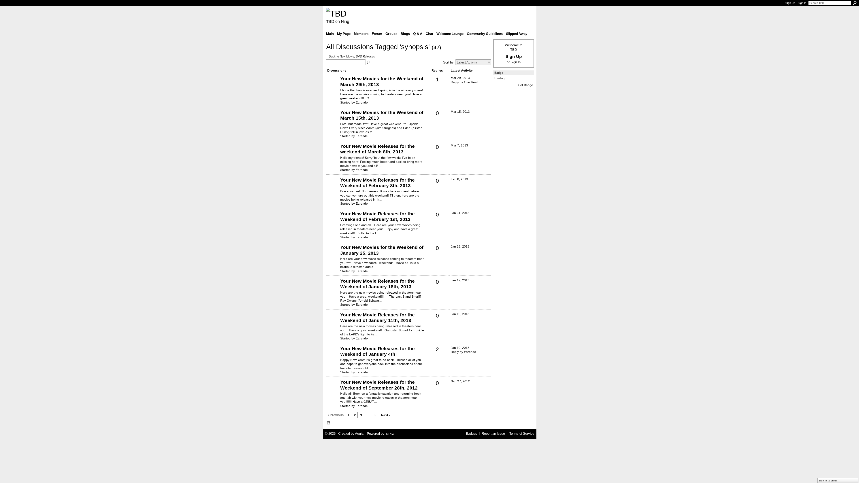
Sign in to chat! (828, 480)
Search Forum (369, 63)
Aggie (359, 433)
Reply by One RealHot (466, 82)
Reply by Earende (463, 352)
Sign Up (790, 3)
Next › (385, 415)
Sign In (802, 3)
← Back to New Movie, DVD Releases (350, 56)
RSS (329, 423)
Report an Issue (493, 433)
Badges (471, 433)
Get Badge (525, 85)
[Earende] (332, 85)
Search (855, 3)
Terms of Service (521, 433)
